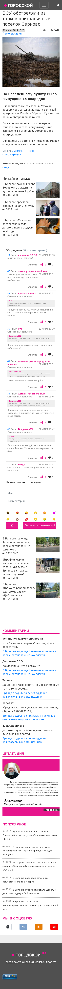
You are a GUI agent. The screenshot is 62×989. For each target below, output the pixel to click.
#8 (9, 255)
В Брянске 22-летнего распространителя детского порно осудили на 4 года (30, 905)
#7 (9, 271)
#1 (9, 464)
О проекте (49, 962)
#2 (9, 429)
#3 (9, 394)
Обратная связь (32, 962)
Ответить (32, 264)
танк (31, 150)
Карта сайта (13, 962)
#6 (9, 293)
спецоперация (11, 154)
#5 (9, 329)
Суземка (17, 150)
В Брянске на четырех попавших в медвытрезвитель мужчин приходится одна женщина (27, 851)
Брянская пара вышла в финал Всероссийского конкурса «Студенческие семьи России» (30, 835)
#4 (9, 361)
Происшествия (12, 33)
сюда (5, 167)
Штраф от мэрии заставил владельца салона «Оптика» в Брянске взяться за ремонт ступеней (29, 866)
